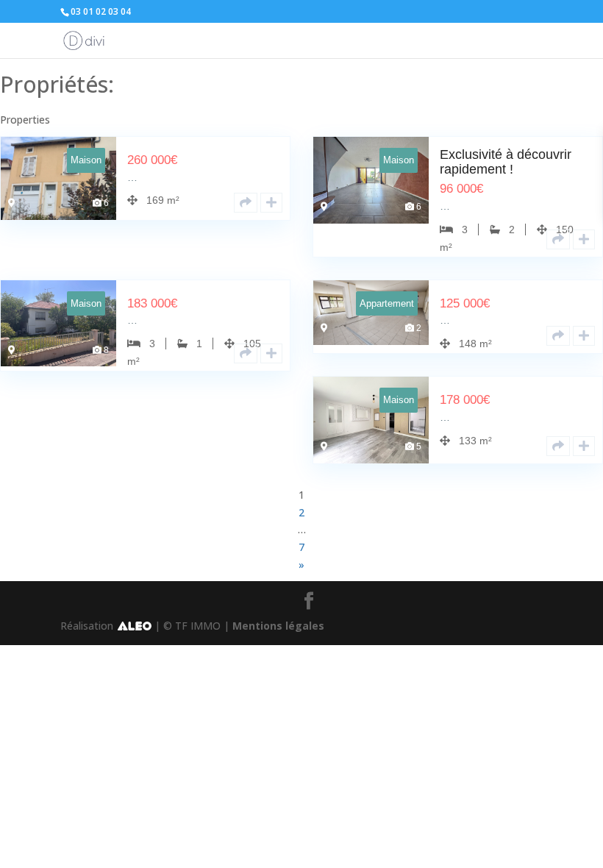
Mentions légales (278, 626)
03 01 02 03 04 (101, 11)
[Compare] (271, 203)
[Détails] (245, 203)
